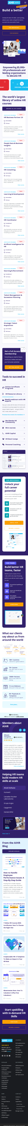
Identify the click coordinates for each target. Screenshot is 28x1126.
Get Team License (20, 1074)
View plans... (14, 704)
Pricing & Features (6, 1101)
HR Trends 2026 (5, 1108)
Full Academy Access (20, 1043)
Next (24, 730)
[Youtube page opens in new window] (10, 1056)
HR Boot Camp (19, 1070)
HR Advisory (18, 1072)
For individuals (14, 27)
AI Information (5, 1117)
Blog (3, 1103)
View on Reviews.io (19, 766)
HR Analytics (18, 1050)
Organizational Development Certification (5, 1082)
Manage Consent (19, 1111)
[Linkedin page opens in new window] (3, 1056)
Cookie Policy (19, 1104)
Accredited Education (6, 1110)
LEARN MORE (14, 604)
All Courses (18, 1057)
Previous (20, 730)
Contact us (18, 1097)
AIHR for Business (20, 1065)
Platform (3, 1099)
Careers (17, 1099)
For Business (14, 33)
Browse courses (14, 528)
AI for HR (18, 1047)
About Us (4, 1097)
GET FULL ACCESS (14, 367)
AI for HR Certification (6, 1065)
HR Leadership (19, 1052)
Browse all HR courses (14, 108)
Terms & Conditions (20, 1106)
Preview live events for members (12, 415)
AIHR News (4, 1113)
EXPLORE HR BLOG (14, 851)
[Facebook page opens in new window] (5, 1056)
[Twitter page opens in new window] (7, 1056)
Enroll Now (14, 522)
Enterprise (18, 1068)
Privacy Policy (19, 1108)
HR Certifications (19, 1045)
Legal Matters (19, 1101)
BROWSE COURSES (14, 1027)
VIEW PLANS (14, 1022)
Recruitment (18, 1054)
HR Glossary (4, 1106)
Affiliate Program (5, 1115)
